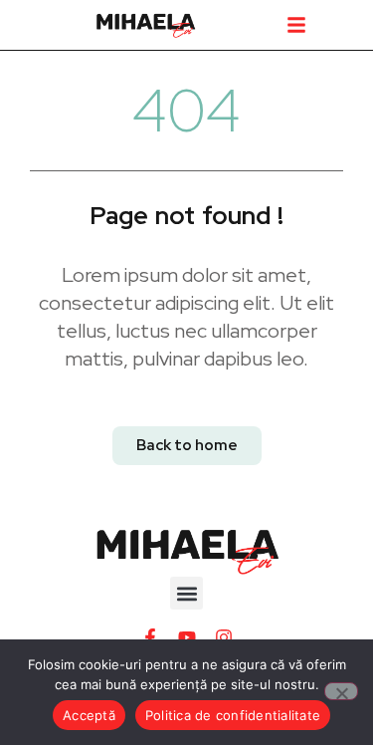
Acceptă (89, 715)
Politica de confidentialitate (232, 715)
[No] (341, 691)
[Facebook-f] (150, 637)
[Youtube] (187, 637)
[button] (296, 25)
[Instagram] (224, 637)
